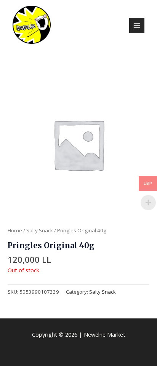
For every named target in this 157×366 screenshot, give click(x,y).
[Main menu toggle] (136, 25)
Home (15, 230)
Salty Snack (39, 230)
